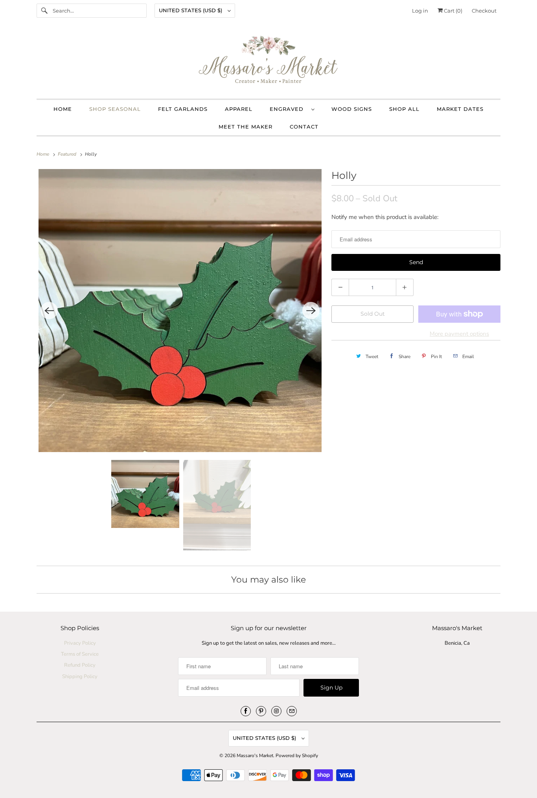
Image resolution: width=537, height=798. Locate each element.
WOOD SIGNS (351, 109)
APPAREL (238, 109)
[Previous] (49, 310)
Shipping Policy (79, 676)
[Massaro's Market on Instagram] (276, 711)
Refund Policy (80, 665)
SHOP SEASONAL (115, 109)
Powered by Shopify (297, 755)
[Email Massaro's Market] (292, 711)
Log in (420, 10)
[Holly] (180, 310)
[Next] (311, 310)
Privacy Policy (80, 643)
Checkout (484, 10)
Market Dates (460, 109)
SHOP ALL (404, 109)
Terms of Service (80, 654)
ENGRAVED (288, 109)
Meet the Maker (245, 126)
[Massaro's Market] (268, 62)
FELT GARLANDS (183, 109)
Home (62, 109)
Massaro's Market (255, 755)
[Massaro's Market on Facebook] (246, 711)
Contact (304, 126)
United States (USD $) (191, 10)
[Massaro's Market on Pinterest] (261, 711)
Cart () (452, 10)
